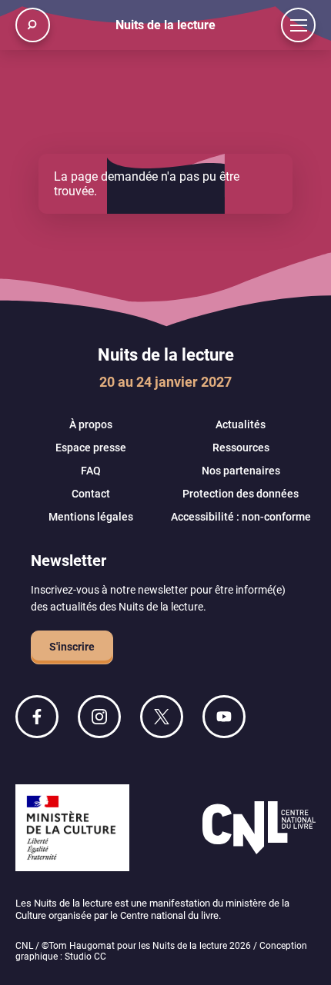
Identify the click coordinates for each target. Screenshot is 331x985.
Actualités (241, 424)
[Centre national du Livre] (259, 829)
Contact (91, 494)
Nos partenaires (241, 470)
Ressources (240, 447)
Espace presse (90, 447)
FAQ (91, 470)
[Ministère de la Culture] (72, 829)
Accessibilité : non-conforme (241, 517)
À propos (90, 424)
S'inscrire (72, 647)
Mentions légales (90, 517)
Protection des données (240, 494)
